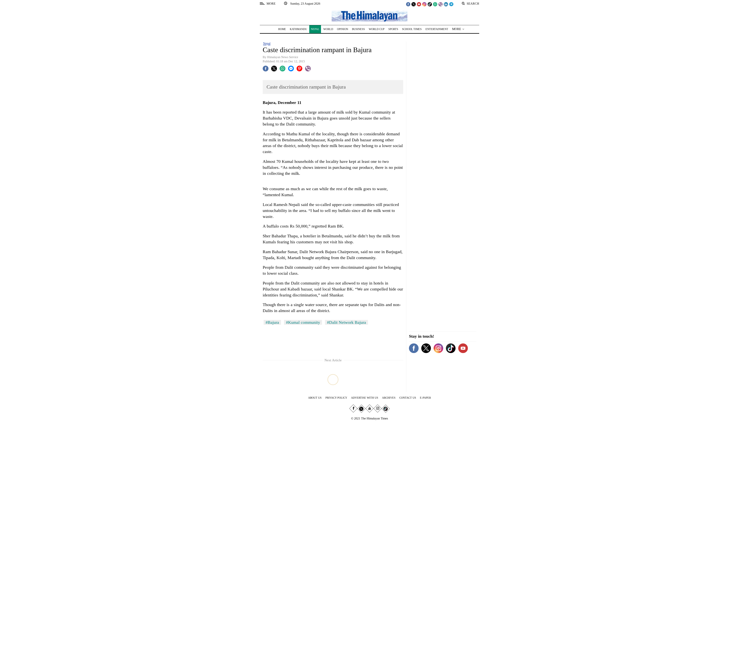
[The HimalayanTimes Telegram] (451, 4)
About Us (315, 397)
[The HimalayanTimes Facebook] (408, 4)
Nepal (266, 43)
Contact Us (407, 397)
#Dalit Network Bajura (346, 322)
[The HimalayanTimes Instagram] (424, 4)
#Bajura (272, 322)
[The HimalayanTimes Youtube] (419, 4)
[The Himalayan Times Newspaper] (369, 16)
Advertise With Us (364, 397)
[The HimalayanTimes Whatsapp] (435, 4)
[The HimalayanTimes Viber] (440, 4)
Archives (388, 397)
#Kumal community (303, 322)
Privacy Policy (336, 397)
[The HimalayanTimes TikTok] (430, 4)
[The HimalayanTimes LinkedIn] (446, 4)
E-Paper (425, 397)
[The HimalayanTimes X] (413, 4)
